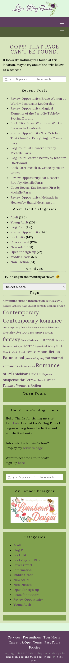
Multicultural (18, 352)
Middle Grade (20, 257)
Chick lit (32, 306)
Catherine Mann (19, 306)
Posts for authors (26, 595)
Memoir (7, 352)
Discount (53, 327)
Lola (16, 423)
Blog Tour (18, 227)
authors (51, 301)
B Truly (60, 301)
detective (42, 327)
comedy (41, 305)
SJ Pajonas (45, 374)
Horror (28, 346)
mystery (32, 351)
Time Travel (38, 380)
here (21, 463)
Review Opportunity (25, 232)
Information (22, 570)
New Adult (18, 247)
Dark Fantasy (29, 327)
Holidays (17, 346)
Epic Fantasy (36, 332)
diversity (9, 332)
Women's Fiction (28, 385)
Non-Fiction (20, 262)
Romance (48, 365)
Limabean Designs (17, 656)
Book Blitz (18, 237)
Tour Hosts (52, 637)
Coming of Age (56, 305)
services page (33, 448)
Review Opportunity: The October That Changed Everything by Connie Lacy (37, 138)
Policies (34, 647)
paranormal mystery (34, 358)
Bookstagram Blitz (27, 560)
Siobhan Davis (26, 374)
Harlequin (33, 340)
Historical (46, 340)
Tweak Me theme (41, 656)
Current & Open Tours (25, 642)
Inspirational (41, 346)
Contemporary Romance (32, 320)
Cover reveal (20, 242)
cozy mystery (11, 327)
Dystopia (23, 332)
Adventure (10, 301)
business (7, 306)
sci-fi (8, 373)
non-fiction (50, 352)
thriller (25, 380)
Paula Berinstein (26, 366)
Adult (14, 217)
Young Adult (19, 222)
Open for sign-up (23, 252)
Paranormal (13, 357)
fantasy (11, 339)
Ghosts (24, 340)
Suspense (11, 380)
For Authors (32, 637)
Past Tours (52, 642)
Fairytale (48, 332)
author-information (31, 301)
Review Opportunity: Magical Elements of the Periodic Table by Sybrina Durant (35, 113)
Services (14, 637)
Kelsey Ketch (55, 346)
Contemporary (21, 312)
